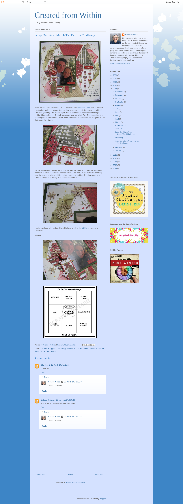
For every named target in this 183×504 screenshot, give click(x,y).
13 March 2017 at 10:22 (65, 400)
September (119, 102)
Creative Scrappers (48, 348)
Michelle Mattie (54, 382)
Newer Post (41, 475)
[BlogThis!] (85, 345)
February (119, 147)
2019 (115, 82)
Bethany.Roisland (48, 400)
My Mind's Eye (73, 348)
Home (70, 475)
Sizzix (42, 351)
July (117, 109)
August (118, 105)
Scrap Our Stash (83, 108)
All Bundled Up (120, 125)
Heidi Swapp (61, 348)
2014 (115, 162)
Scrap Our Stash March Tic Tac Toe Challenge (127, 142)
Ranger (92, 348)
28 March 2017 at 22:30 (73, 382)
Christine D (45, 365)
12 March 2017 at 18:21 (60, 365)
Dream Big (119, 138)
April (117, 119)
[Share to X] (88, 345)
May (117, 116)
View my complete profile (120, 63)
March (118, 122)
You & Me (118, 129)
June (117, 112)
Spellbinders (51, 351)
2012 (115, 169)
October (118, 99)
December (119, 92)
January (118, 151)
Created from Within (68, 15)
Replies (46, 377)
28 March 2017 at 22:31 (73, 417)
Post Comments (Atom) (75, 482)
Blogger (102, 499)
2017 (115, 89)
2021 (115, 75)
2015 (115, 158)
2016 (115, 155)
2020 (115, 79)
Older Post (99, 475)
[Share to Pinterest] (93, 345)
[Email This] (83, 345)
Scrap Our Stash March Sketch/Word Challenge (125, 133)
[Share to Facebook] (90, 345)
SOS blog (85, 228)
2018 (115, 85)
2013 (115, 165)
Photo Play (84, 348)
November (119, 95)
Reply (43, 372)
